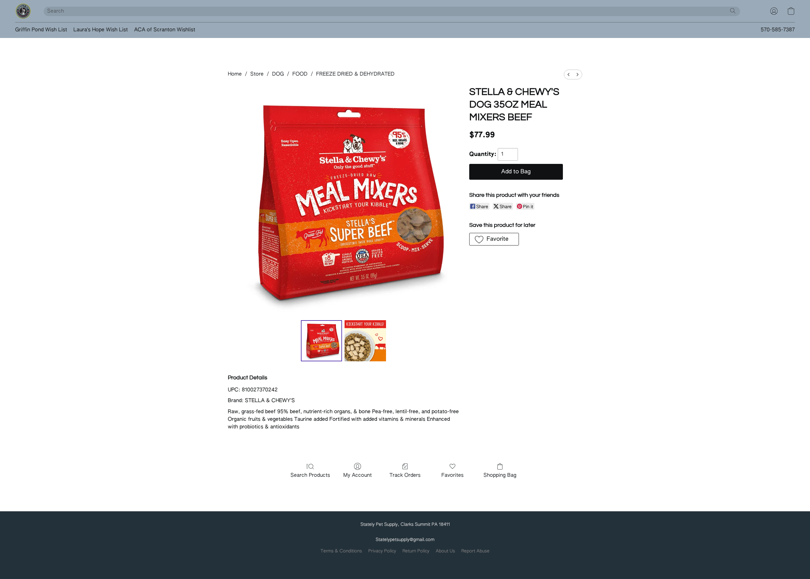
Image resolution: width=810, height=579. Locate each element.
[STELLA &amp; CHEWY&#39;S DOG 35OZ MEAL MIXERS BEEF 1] (365, 340)
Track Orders (405, 475)
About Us (445, 551)
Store (257, 74)
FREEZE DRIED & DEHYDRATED (355, 74)
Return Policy (415, 551)
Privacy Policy (382, 551)
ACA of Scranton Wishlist (164, 30)
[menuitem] (568, 74)
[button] (23, 11)
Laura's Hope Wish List (100, 30)
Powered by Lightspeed (405, 562)
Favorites (452, 475)
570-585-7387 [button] (778, 30)
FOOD (300, 74)
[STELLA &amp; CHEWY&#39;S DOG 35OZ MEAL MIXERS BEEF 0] (321, 340)
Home (235, 74)
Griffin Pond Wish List (41, 30)
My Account (357, 475)
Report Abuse (475, 551)
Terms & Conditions (341, 551)
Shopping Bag (499, 475)
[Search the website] (733, 10)
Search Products (310, 475)
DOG (278, 74)
